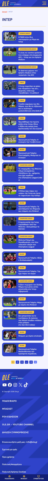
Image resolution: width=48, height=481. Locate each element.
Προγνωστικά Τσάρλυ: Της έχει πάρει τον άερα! (29, 272)
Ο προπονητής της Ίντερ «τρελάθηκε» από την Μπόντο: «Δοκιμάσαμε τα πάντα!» (28, 225)
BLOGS (22, 136)
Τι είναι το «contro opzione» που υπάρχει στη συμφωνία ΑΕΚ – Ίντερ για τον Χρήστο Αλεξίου (30, 56)
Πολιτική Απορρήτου (12, 464)
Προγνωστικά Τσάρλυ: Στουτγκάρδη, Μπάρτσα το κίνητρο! (29, 155)
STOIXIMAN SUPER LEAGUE (28, 49)
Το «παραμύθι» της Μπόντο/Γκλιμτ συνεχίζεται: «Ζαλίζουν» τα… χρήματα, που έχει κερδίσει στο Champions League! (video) (30, 174)
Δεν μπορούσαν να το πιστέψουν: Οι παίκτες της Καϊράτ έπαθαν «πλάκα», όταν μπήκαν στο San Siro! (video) (30, 320)
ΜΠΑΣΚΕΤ (24, 479)
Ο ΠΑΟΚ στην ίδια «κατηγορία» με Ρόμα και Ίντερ (28, 39)
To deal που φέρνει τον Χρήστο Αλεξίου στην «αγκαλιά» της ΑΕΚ (28, 73)
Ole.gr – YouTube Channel (18, 424)
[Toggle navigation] (44, 3)
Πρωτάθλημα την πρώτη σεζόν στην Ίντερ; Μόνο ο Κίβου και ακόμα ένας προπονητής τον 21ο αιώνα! (30, 125)
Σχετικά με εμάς (9, 449)
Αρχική (4, 12)
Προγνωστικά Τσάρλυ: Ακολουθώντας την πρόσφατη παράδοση (27, 351)
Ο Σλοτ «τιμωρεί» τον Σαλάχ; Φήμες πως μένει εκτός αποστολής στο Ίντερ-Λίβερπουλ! (30, 288)
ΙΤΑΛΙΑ (22, 82)
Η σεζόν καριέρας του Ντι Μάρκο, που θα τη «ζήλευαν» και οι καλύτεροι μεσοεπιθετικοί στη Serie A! (30, 107)
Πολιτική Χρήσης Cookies (14, 472)
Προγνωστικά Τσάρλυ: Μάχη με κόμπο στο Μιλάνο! (30, 304)
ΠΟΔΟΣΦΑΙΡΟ (9, 479)
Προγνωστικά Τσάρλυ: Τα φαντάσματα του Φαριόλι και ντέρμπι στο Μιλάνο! (29, 209)
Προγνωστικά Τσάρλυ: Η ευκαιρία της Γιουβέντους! (29, 141)
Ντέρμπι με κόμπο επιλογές (30, 336)
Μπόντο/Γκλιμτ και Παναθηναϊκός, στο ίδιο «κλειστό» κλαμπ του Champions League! (28, 243)
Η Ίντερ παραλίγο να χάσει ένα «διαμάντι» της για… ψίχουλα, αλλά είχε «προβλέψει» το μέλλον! (29, 89)
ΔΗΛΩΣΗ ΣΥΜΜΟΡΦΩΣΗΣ (15, 432)
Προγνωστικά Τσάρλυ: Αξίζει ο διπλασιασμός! (30, 259)
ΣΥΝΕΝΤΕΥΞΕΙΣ (38, 479)
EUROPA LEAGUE (25, 33)
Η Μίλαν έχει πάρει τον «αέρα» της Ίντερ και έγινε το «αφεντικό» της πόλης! (29, 193)
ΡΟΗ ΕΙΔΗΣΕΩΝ (10, 416)
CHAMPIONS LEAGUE (26, 165)
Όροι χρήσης (8, 457)
